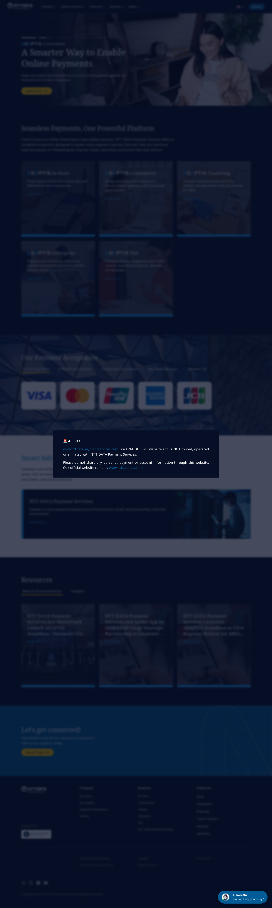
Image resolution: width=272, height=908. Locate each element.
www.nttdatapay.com (126, 467)
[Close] (210, 434)
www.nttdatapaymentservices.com (90, 449)
